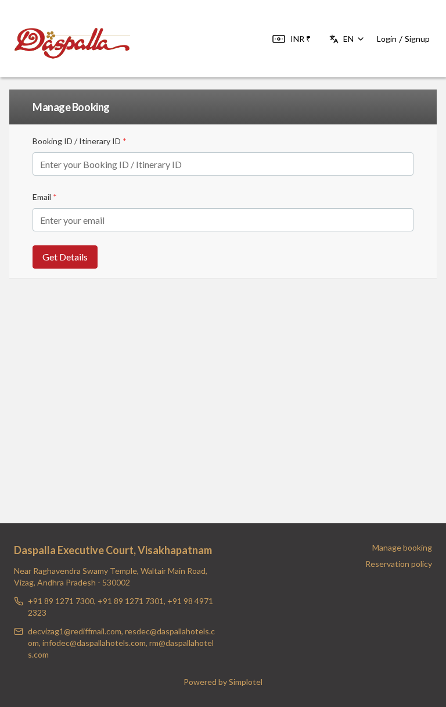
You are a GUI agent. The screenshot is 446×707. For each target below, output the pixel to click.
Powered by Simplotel (223, 682)
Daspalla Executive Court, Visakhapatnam (113, 550)
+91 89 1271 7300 (61, 601)
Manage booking (402, 547)
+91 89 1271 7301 (131, 601)
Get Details (65, 256)
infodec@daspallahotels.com (94, 643)
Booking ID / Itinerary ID (80, 141)
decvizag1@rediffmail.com (74, 631)
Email (45, 197)
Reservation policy (398, 564)
